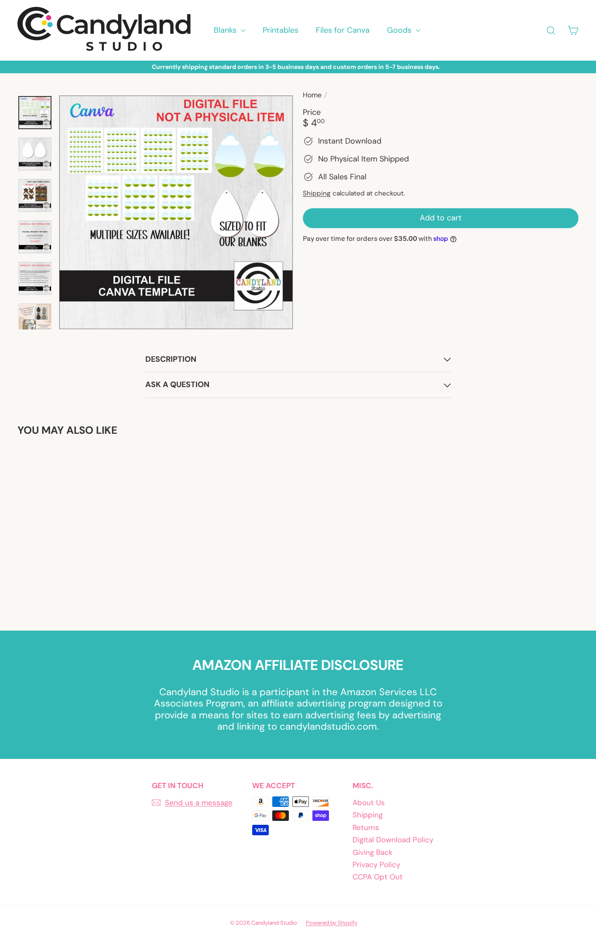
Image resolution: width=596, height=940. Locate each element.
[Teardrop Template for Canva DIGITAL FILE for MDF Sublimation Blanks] (60, 527)
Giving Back (373, 852)
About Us (369, 802)
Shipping (317, 193)
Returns (366, 827)
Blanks (226, 30)
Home (312, 95)
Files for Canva (343, 30)
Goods (400, 30)
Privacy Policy (376, 864)
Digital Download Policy (393, 839)
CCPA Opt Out (378, 877)
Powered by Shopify (331, 922)
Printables (280, 30)
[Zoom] (176, 212)
